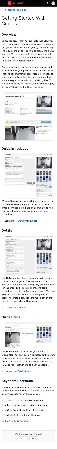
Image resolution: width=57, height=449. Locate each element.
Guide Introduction (28, 220)
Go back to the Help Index (15, 421)
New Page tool (34, 87)
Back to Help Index (17, 9)
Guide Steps (24, 371)
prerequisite (17, 294)
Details (21, 307)
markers (49, 361)
